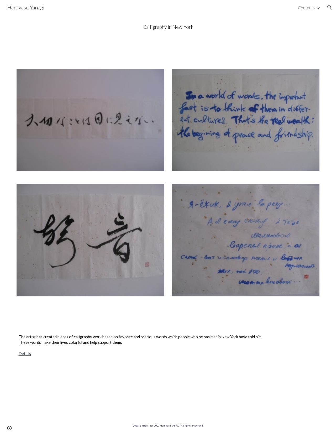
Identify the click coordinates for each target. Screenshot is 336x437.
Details (25, 353)
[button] (329, 7)
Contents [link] (306, 7)
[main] (168, 27)
